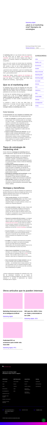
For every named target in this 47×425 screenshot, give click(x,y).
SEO (36, 93)
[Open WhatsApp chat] (43, 420)
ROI (26, 253)
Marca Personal (39, 71)
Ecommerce (38, 65)
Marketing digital (30, 22)
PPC (36, 87)
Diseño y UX (38, 62)
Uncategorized (38, 102)
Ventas (37, 105)
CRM (36, 59)
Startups (37, 99)
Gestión (37, 68)
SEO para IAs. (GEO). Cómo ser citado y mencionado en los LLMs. (33, 313)
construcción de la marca (12, 222)
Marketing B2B (38, 74)
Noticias (37, 84)
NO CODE (37, 81)
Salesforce (37, 90)
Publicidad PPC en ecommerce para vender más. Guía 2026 (12, 342)
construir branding (21, 227)
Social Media (38, 96)
